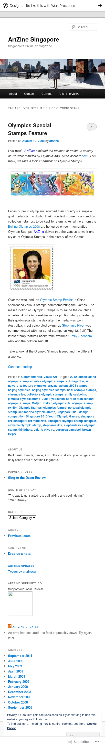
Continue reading (22, 366)
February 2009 (18, 681)
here (85, 155)
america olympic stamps (47, 381)
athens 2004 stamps (73, 385)
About (13, 93)
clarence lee (16, 394)
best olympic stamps (81, 390)
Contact (29, 93)
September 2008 (20, 707)
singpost (90, 420)
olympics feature (55, 407)
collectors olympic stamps (45, 394)
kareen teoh (74, 398)
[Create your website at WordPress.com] (52, 5)
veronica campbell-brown (73, 429)
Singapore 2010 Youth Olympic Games (52, 416)
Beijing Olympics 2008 (24, 226)
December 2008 (19, 691)
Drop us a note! (19, 553)
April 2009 (15, 671)
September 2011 (20, 655)
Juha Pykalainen (53, 398)
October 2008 (18, 702)
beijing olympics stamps (49, 390)
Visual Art (50, 376)
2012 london (78, 376)
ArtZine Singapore (33, 39)
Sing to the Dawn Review (27, 477)
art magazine (75, 381)
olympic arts (62, 403)
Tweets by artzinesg (22, 571)
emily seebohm (75, 394)
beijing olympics (19, 390)
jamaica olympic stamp (24, 398)
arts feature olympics (32, 385)
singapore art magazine (29, 420)
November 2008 (19, 696)
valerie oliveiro (44, 429)
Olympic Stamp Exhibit (56, 299)
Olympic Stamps (30, 407)
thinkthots (25, 429)
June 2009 (15, 661)
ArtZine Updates (21, 565)
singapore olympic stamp (65, 420)
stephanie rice (52, 425)
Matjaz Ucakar (42, 403)
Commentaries (31, 376)
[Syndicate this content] (9, 627)
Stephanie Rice (73, 325)
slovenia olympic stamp (24, 425)
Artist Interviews (69, 93)
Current (47, 93)
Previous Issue (19, 535)
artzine (54, 141)
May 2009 (15, 666)
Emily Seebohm (80, 335)
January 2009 (18, 686)
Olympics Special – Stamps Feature (32, 129)
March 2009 (16, 676)
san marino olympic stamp (36, 412)
